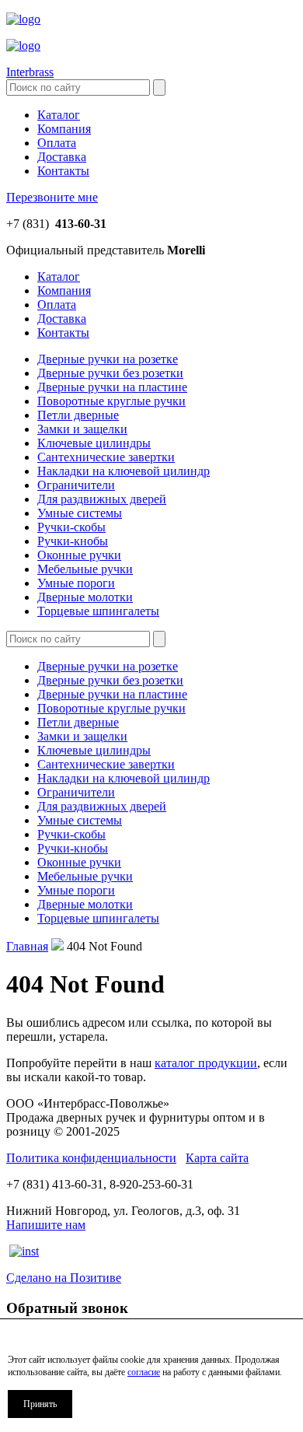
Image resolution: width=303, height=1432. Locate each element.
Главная (27, 946)
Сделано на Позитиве (63, 1277)
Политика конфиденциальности (91, 1157)
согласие (143, 1372)
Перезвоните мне (52, 197)
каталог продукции (206, 1063)
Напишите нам (45, 1224)
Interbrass (30, 72)
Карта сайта (217, 1157)
